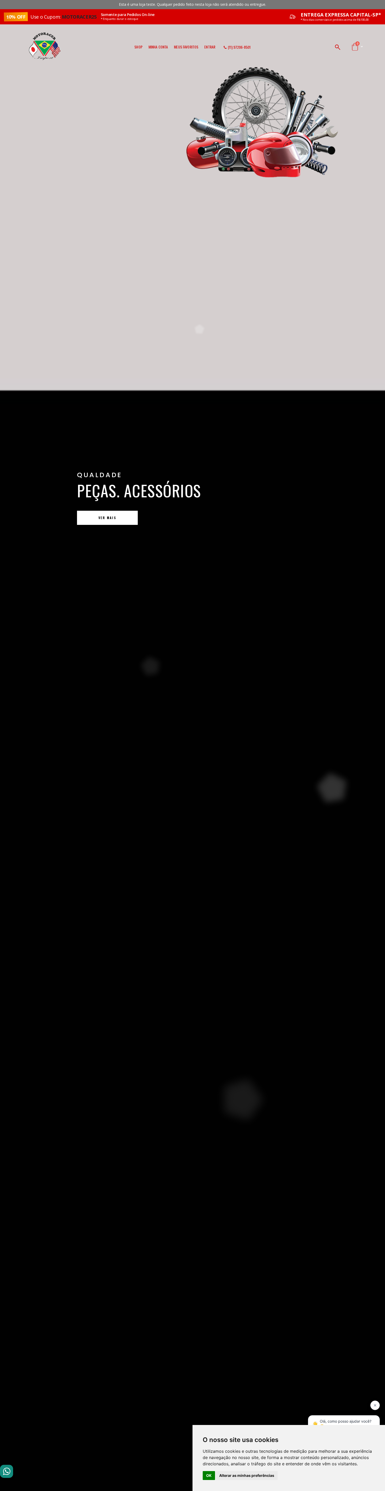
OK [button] (209, 1475)
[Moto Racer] (44, 33)
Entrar (209, 47)
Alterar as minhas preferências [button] (246, 1475)
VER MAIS (292, 517)
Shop (138, 47)
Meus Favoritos (186, 47)
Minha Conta (158, 47)
